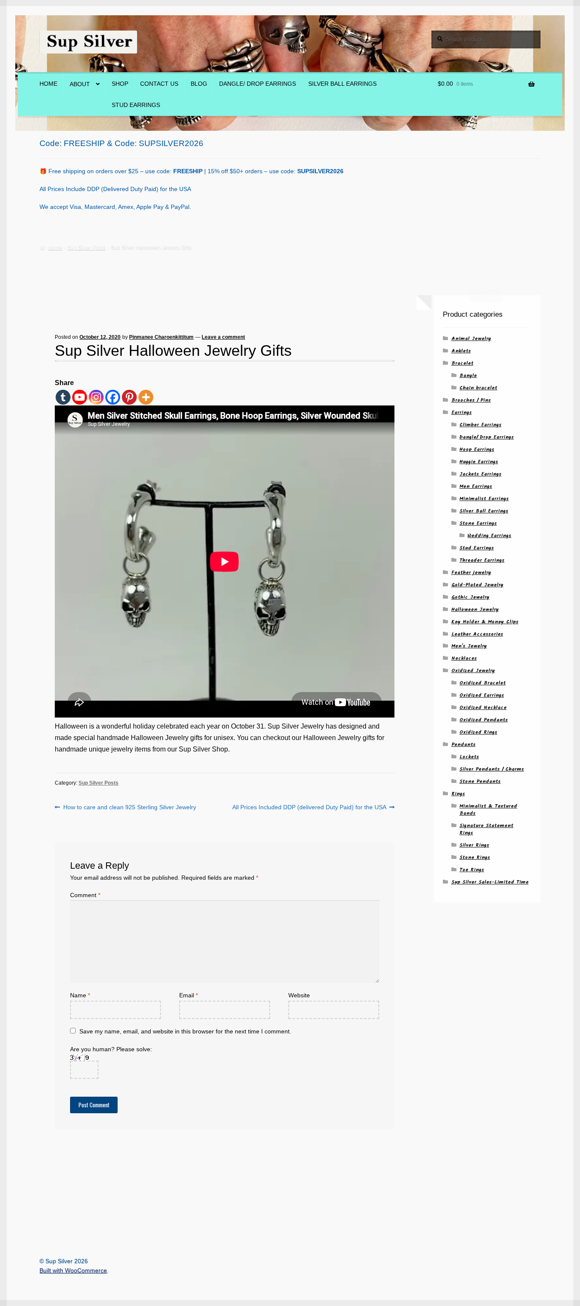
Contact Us (159, 84)
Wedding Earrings (489, 536)
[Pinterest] (129, 397)
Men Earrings (475, 486)
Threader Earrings (481, 560)
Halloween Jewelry (475, 609)
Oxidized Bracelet (482, 683)
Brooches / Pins (471, 400)
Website (299, 995)
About (80, 84)
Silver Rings (474, 845)
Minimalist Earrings (484, 499)
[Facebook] (112, 397)
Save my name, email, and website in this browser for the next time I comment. (185, 1031)
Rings (458, 794)
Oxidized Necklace (483, 708)
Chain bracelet (478, 388)
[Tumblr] (63, 397)
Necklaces (464, 658)
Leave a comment (223, 337)
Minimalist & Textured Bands (488, 809)
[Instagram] (96, 397)
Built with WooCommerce (73, 1270)
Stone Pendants (480, 781)
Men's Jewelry (469, 646)
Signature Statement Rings (486, 829)
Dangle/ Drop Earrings (257, 84)
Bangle (468, 376)
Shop (120, 84)
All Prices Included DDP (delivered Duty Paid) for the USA (309, 807)
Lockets (469, 757)
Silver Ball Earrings (342, 84)
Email (188, 995)
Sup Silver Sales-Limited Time (490, 882)
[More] (145, 397)
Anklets (461, 351)
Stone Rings (474, 857)
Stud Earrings (136, 105)
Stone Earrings (478, 523)
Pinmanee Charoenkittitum (161, 337)
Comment (85, 895)
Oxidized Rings (478, 732)
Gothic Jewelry (470, 597)
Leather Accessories (477, 634)
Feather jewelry (471, 573)
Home (48, 84)
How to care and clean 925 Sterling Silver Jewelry (129, 807)
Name (80, 995)
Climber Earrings (480, 425)
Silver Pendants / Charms (491, 769)
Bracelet (462, 363)
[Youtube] (79, 397)
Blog (199, 84)
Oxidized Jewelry (473, 671)
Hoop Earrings (476, 449)
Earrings (461, 412)
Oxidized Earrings (481, 695)
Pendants (463, 744)
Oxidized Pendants (483, 720)
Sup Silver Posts (86, 248)
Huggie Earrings (478, 462)
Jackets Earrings (480, 474)
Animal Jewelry (471, 339)
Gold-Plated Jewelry (477, 585)
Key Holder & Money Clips (484, 622)
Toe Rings (471, 870)
